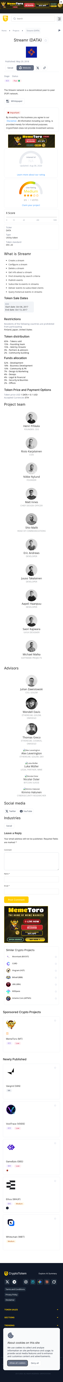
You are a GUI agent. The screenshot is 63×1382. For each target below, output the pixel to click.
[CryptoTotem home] (4, 19)
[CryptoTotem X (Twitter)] (7, 1282)
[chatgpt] (26, 1282)
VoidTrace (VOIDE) (15, 1123)
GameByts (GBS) (14, 1161)
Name (7, 874)
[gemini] (40, 1282)
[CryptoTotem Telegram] (14, 1282)
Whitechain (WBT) (15, 1236)
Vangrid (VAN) (13, 1086)
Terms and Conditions (15, 1289)
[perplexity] (33, 1282)
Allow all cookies (17, 1363)
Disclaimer (10, 1300)
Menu (58, 18)
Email (7, 886)
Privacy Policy (11, 1294)
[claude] (47, 1282)
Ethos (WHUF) (13, 1199)
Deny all (35, 1363)
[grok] (54, 1282)
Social (10, 67)
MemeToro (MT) (14, 1038)
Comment (8, 850)
